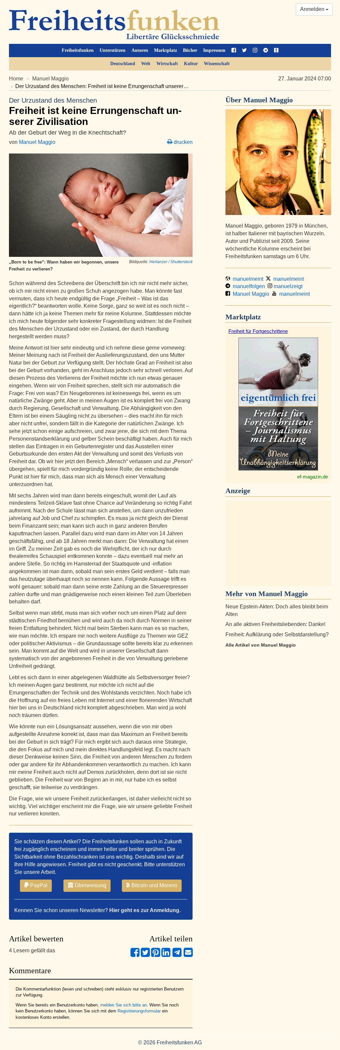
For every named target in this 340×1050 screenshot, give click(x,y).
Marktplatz (165, 50)
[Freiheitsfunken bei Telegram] (265, 50)
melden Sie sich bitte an (123, 1004)
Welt (145, 63)
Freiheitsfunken (78, 50)
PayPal (38, 885)
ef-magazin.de (312, 476)
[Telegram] (177, 955)
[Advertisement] (278, 543)
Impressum (214, 50)
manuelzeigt (287, 286)
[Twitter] (145, 955)
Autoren (139, 50)
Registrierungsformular (139, 1010)
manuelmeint (246, 279)
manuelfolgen (247, 286)
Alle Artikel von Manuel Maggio (260, 645)
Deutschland (122, 63)
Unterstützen (113, 50)
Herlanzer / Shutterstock (171, 262)
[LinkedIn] (165, 955)
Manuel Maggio (50, 78)
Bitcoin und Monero (153, 885)
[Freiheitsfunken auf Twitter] (244, 50)
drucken (182, 142)
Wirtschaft (167, 63)
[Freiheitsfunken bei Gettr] (276, 50)
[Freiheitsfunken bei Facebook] (233, 50)
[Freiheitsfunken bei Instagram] (255, 50)
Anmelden (313, 9)
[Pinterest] (155, 955)
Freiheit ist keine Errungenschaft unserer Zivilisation (95, 112)
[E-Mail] (188, 955)
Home (16, 78)
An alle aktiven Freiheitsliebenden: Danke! (275, 624)
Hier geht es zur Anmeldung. (145, 910)
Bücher (190, 50)
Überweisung (89, 885)
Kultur (191, 63)
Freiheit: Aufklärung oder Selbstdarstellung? (277, 634)
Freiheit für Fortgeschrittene (258, 331)
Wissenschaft (217, 63)
